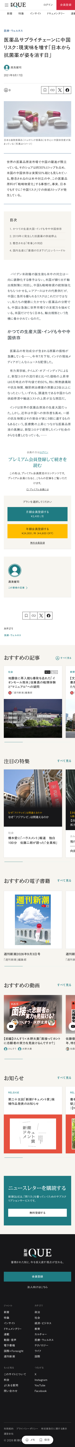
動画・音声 (10, 1340)
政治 (37, 1312)
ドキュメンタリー (56, 13)
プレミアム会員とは (39, 489)
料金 (6, 1380)
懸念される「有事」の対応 (28, 243)
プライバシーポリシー (27, 1429)
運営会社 (9, 1434)
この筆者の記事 (16, 588)
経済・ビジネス (43, 1323)
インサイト (35, 13)
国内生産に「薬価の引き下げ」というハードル (39, 250)
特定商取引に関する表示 (54, 1429)
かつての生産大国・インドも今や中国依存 (37, 229)
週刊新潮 (9, 1356)
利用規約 (9, 1429)
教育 (37, 1329)
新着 (10, 13)
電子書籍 (9, 1345)
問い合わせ (11, 1391)
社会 (37, 1317)
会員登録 (65, 4)
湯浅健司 (16, 67)
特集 (21, 13)
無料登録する (37, 1212)
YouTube (40, 1385)
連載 (6, 1334)
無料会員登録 (37, 543)
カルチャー (41, 1334)
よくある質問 (11, 1385)
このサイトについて (15, 1374)
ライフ (38, 1351)
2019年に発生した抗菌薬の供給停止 (35, 236)
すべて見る (65, 658)
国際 (37, 1356)
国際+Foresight (13, 1351)
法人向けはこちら (37, 1287)
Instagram (41, 1380)
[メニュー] (6, 5)
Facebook (41, 1391)
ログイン (44, 452)
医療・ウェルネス (12, 635)
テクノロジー (41, 1345)
